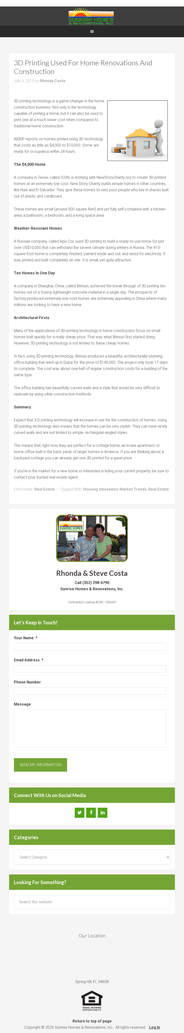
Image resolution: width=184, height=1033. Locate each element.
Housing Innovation (100, 489)
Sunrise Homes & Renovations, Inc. (92, 16)
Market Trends (133, 489)
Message (22, 704)
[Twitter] (79, 813)
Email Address (28, 660)
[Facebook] (91, 813)
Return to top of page (92, 1021)
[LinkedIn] (102, 813)
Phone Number (27, 682)
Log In (154, 1027)
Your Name (25, 638)
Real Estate (44, 489)
